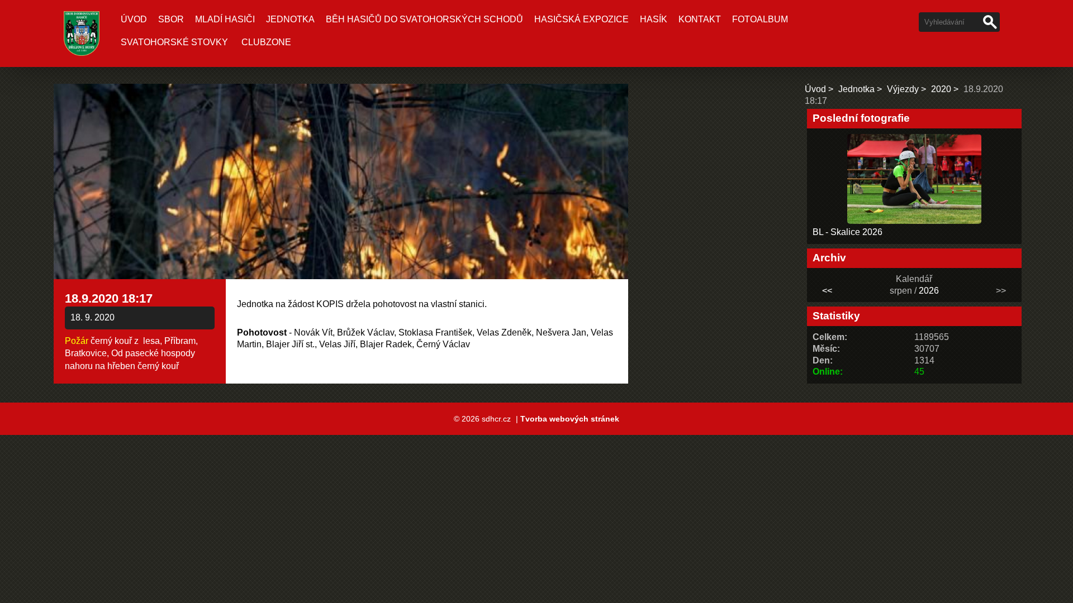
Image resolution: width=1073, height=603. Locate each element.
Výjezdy (903, 89)
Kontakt (699, 19)
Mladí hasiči (225, 19)
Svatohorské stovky (174, 42)
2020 (941, 89)
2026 (929, 290)
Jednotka (290, 19)
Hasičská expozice (581, 19)
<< (827, 290)
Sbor (171, 19)
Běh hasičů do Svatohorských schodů (424, 19)
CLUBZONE (266, 42)
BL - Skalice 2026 (847, 232)
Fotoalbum (760, 19)
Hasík (653, 19)
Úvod (134, 19)
